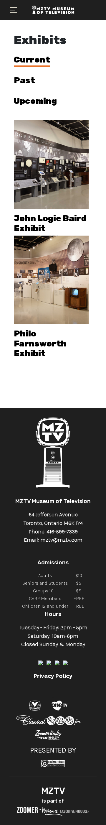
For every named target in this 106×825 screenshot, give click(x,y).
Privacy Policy (53, 676)
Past (24, 80)
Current (32, 60)
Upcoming (35, 101)
